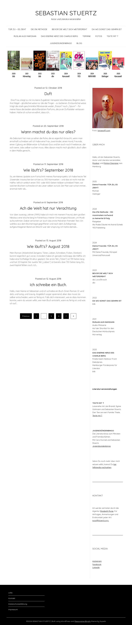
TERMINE (86, 36)
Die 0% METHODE (39, 29)
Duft (48, 93)
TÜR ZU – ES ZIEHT (17, 29)
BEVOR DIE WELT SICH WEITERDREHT (69, 29)
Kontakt (11, 598)
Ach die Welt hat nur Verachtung (48, 208)
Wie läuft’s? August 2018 (48, 246)
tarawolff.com (104, 130)
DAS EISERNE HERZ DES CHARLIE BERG (59, 36)
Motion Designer (111, 163)
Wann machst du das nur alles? (48, 131)
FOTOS (98, 36)
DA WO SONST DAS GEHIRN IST (107, 29)
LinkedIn (96, 567)
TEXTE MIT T (112, 36)
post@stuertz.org (100, 520)
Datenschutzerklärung (17, 604)
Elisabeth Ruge (106, 511)
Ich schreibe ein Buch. (48, 284)
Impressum (13, 609)
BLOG (79, 43)
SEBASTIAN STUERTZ (66, 13)
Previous (26, 316)
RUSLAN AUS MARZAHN (25, 36)
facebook (96, 564)
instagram (97, 561)
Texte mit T (97, 415)
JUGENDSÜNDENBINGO (61, 43)
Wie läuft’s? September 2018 (48, 170)
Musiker (95, 163)
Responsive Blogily (83, 621)
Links (10, 593)
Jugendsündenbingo (101, 446)
